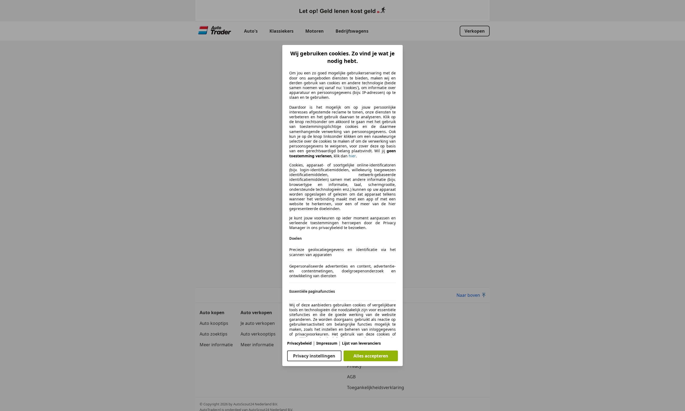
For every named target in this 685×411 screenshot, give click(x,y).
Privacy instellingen (314, 356)
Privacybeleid (299, 343)
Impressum (326, 343)
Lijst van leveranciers (361, 343)
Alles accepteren (370, 356)
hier (352, 156)
